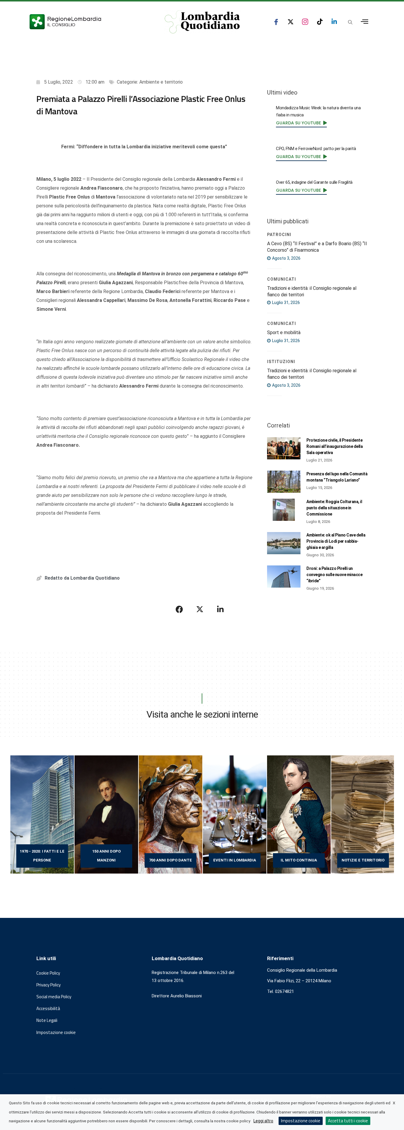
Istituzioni (281, 361)
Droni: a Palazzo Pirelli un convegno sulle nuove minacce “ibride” (334, 574)
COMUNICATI (281, 279)
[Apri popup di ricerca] (350, 22)
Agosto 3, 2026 (285, 258)
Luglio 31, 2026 (285, 302)
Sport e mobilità (283, 332)
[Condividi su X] (200, 609)
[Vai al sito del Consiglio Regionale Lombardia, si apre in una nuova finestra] (87, 21)
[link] (301, 122)
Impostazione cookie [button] (56, 1032)
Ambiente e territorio (161, 82)
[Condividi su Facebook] (179, 609)
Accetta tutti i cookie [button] (348, 1120)
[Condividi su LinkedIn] (220, 609)
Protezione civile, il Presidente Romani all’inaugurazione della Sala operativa (334, 446)
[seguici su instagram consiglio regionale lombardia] (305, 21)
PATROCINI (279, 234)
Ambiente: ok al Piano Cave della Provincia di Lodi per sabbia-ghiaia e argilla (335, 541)
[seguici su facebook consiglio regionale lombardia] (276, 21)
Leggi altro (263, 1120)
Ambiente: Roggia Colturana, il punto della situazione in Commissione (334, 507)
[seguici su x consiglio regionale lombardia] (290, 21)
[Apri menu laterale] (364, 21)
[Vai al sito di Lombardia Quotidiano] (202, 22)
